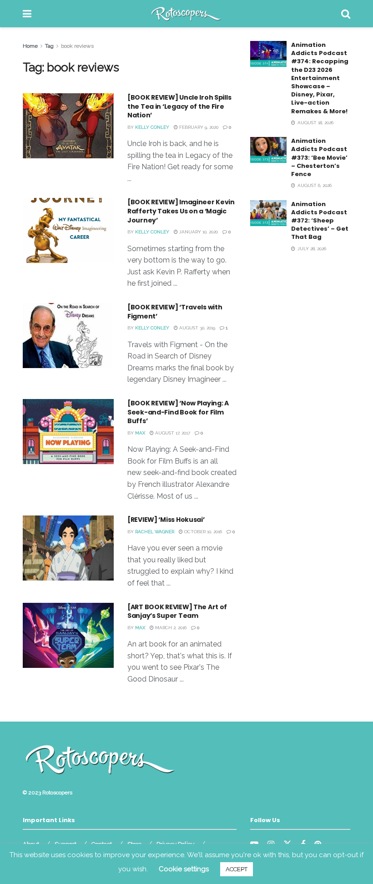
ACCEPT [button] (236, 869)
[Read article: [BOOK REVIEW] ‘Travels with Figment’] (68, 335)
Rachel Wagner (154, 531)
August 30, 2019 (196, 327)
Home (30, 46)
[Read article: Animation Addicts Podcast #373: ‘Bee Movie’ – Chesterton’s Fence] (268, 150)
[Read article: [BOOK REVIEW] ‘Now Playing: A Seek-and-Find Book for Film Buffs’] (68, 431)
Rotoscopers (57, 792)
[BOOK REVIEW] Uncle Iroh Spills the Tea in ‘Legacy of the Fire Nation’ (179, 106)
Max (140, 432)
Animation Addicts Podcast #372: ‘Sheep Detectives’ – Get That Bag (319, 221)
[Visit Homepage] (186, 14)
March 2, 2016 (170, 627)
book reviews (77, 46)
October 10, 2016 (202, 531)
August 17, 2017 (172, 432)
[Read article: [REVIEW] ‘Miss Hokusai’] (68, 548)
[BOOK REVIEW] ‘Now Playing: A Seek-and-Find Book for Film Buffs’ (178, 412)
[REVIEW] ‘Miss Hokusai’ (166, 519)
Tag (49, 46)
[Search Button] (345, 13)
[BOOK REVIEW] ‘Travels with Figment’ (174, 312)
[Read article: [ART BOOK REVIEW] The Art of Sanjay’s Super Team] (68, 635)
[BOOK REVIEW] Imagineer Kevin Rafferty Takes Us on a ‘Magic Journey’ (181, 210)
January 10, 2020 (198, 231)
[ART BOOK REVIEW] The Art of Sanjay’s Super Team (177, 611)
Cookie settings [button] (184, 869)
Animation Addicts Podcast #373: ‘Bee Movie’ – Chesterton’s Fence (319, 157)
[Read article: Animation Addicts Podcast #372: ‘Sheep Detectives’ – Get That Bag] (268, 213)
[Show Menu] (27, 13)
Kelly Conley (152, 127)
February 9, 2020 (198, 127)
